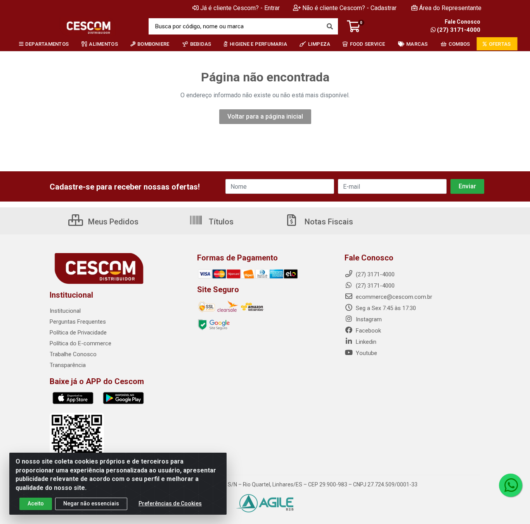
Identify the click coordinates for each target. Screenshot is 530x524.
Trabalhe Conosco (73, 354)
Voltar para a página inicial (265, 116)
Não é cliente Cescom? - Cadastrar (349, 8)
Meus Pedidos (112, 221)
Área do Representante (450, 8)
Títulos (220, 221)
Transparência (68, 365)
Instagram (368, 319)
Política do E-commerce (80, 343)
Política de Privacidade (78, 332)
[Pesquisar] (330, 26)
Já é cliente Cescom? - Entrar (240, 8)
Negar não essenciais (91, 503)
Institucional (65, 310)
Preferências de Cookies (170, 503)
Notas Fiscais (328, 221)
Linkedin (365, 341)
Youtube (365, 353)
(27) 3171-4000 (458, 29)
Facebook (367, 330)
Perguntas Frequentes (78, 321)
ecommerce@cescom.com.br (393, 296)
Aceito (36, 503)
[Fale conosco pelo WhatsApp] (510, 485)
